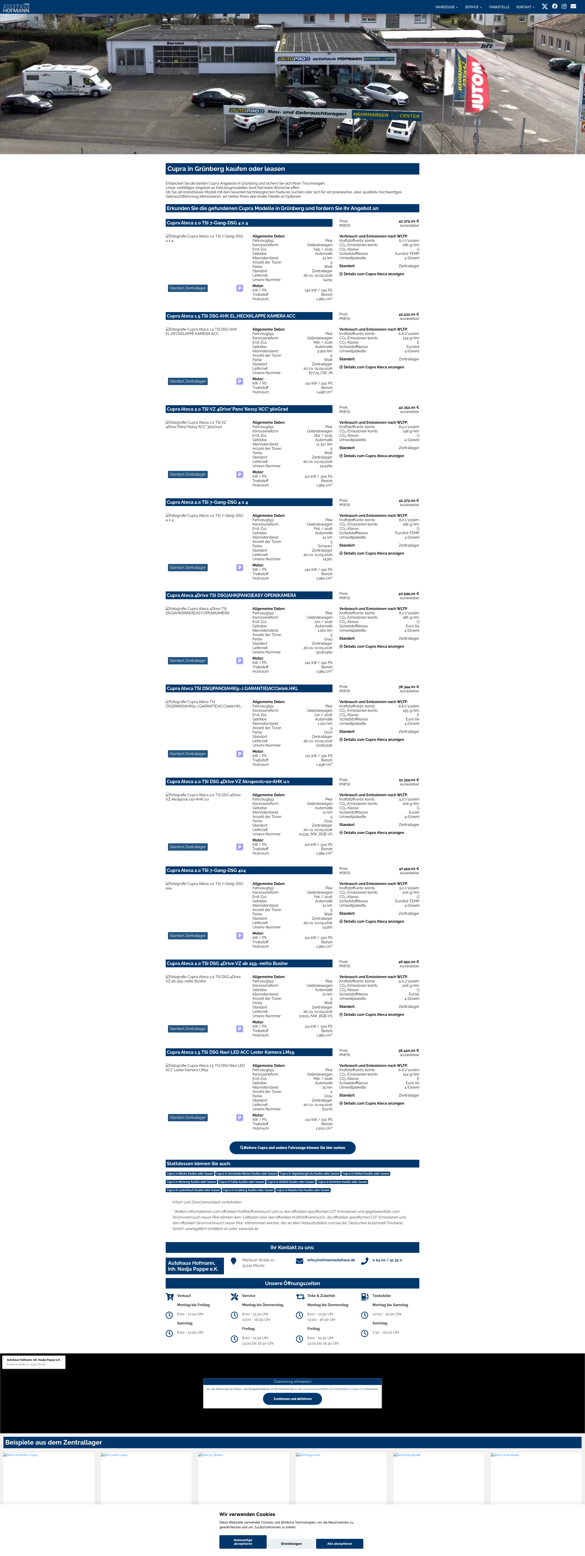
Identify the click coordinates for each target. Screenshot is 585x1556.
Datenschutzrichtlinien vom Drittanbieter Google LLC (333, 1389)
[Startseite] (16, 7)
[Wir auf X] (545, 6)
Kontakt (524, 7)
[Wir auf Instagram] (564, 6)
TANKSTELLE (499, 7)
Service (472, 7)
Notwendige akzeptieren (243, 1541)
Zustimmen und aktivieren (293, 1398)
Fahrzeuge (445, 7)
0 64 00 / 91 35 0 (387, 1260)
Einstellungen (291, 1543)
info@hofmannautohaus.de (331, 1260)
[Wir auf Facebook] (555, 6)
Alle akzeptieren (339, 1543)
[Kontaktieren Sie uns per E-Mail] (573, 6)
